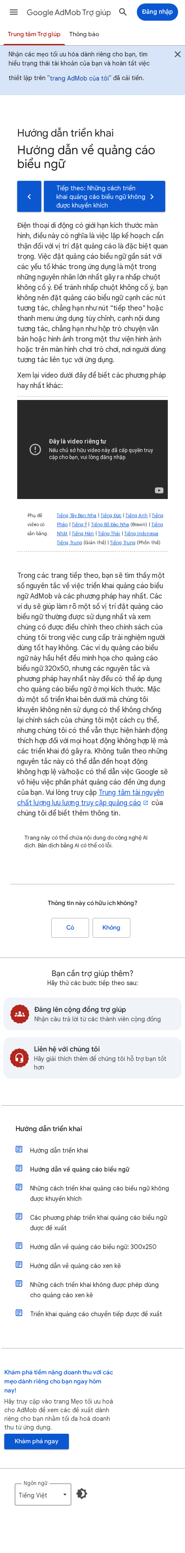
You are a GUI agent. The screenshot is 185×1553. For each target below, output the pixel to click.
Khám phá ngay (37, 1441)
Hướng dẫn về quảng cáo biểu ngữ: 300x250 (93, 1247)
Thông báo (84, 34)
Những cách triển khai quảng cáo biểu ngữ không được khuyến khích (99, 1193)
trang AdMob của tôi (79, 78)
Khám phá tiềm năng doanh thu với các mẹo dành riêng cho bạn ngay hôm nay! (58, 1381)
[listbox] (43, 1494)
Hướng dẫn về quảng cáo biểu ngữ (80, 1169)
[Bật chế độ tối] (81, 1493)
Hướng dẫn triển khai (48, 1129)
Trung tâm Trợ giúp (34, 34)
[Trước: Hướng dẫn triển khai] (29, 196)
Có (70, 927)
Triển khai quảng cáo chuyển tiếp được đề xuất (96, 1314)
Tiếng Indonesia (141, 533)
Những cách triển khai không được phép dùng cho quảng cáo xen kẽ (94, 1290)
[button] (13, 12)
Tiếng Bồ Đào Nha (110, 524)
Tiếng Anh (137, 515)
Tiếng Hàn (83, 533)
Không (111, 927)
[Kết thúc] (178, 55)
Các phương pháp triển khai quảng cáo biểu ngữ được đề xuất (98, 1223)
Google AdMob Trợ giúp (69, 12)
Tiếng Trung (69, 543)
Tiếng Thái (109, 533)
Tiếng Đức (111, 515)
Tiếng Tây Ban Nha (76, 515)
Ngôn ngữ (35, 1483)
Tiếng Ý (79, 524)
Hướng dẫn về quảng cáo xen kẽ (75, 1266)
